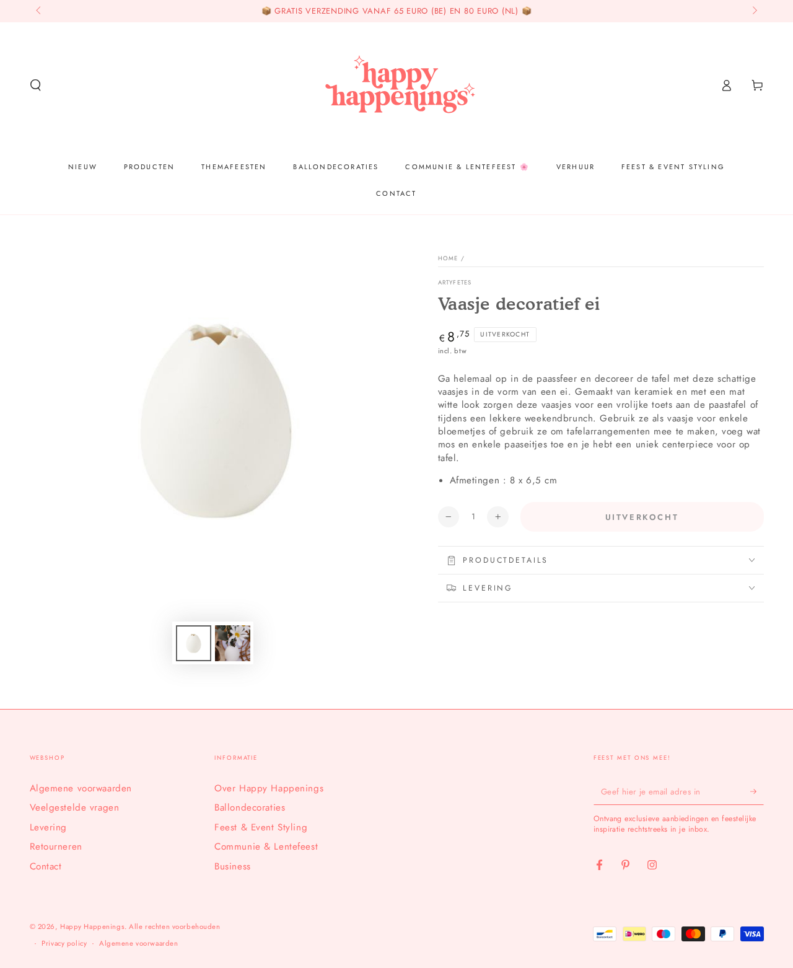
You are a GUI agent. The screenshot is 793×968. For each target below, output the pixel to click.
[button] (35, 86)
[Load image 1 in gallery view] (193, 643)
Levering (49, 827)
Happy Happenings (92, 926)
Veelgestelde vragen (75, 807)
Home (448, 258)
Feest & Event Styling (260, 827)
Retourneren (56, 846)
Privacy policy (64, 943)
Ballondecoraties (249, 807)
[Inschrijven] (757, 791)
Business (232, 866)
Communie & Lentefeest (266, 846)
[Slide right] (753, 11)
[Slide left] (40, 11)
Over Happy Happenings (268, 788)
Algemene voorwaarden (81, 788)
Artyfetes (455, 283)
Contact (46, 866)
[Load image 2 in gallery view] (232, 643)
